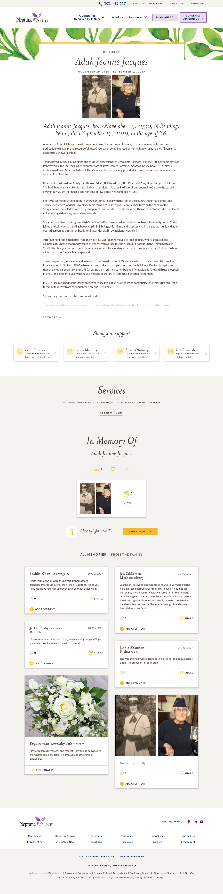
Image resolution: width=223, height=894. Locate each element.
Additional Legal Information (75, 877)
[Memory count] (96, 468)
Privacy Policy (102, 873)
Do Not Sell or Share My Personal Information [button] (110, 865)
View (127, 503)
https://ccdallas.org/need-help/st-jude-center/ (115, 309)
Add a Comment (45, 609)
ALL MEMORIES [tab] (93, 554)
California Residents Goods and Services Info (156, 873)
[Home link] (32, 17)
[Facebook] (188, 821)
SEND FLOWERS (44, 770)
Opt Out (190, 873)
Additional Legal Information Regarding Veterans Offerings (130, 877)
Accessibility (120, 873)
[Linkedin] (195, 821)
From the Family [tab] (127, 554)
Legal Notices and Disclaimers (44, 873)
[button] (87, 17)
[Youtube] (201, 821)
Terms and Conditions (78, 873)
